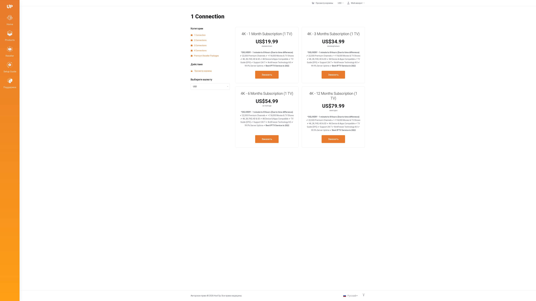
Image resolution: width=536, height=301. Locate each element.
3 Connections (200, 45)
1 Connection (200, 35)
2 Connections (200, 40)
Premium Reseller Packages (206, 56)
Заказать (267, 74)
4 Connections (200, 50)
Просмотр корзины (203, 71)
